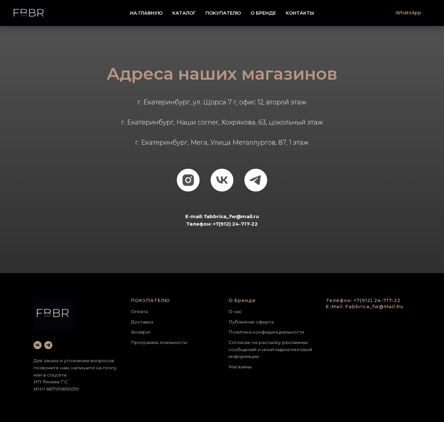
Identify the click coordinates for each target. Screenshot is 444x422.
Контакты (300, 13)
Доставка (142, 322)
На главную (146, 13)
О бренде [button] (263, 13)
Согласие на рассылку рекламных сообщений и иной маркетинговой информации (270, 349)
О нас (235, 311)
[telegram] (255, 180)
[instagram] (188, 180)
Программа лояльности (159, 342)
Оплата (139, 311)
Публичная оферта (251, 322)
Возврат (141, 332)
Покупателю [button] (223, 13)
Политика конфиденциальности (266, 332)
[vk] (222, 180)
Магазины (240, 367)
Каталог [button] (184, 13)
